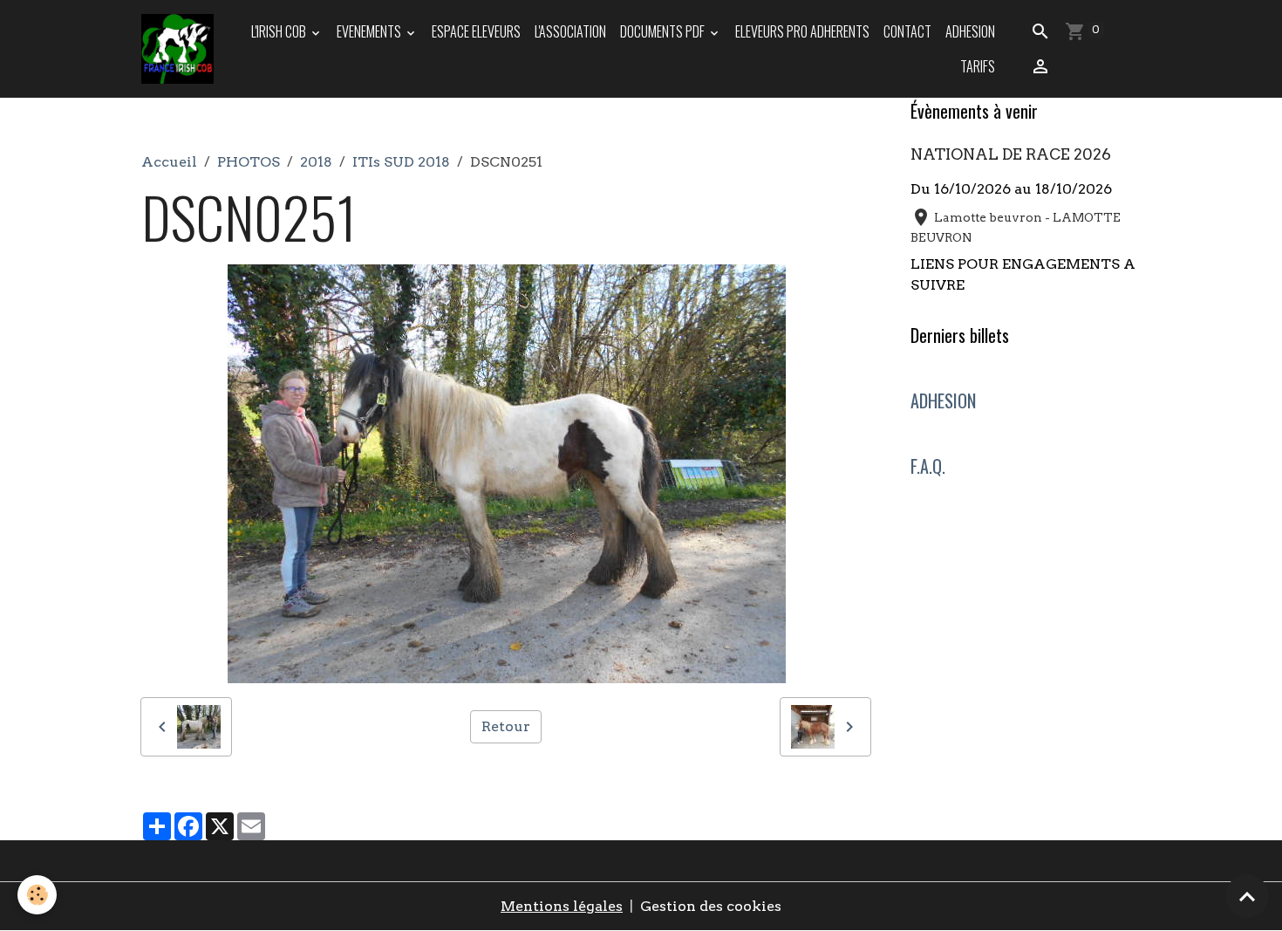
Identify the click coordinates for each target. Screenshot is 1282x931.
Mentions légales (562, 906)
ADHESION (970, 31)
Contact (907, 31)
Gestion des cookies (710, 906)
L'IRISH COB (280, 31)
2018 (316, 162)
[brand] (179, 49)
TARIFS (977, 66)
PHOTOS (248, 162)
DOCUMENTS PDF (663, 31)
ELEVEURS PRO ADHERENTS (802, 31)
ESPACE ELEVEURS (476, 31)
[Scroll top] (1247, 896)
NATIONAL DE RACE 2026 (1010, 154)
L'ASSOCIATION (570, 31)
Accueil (169, 162)
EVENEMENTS (370, 31)
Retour (505, 726)
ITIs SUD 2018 (401, 162)
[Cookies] (37, 894)
